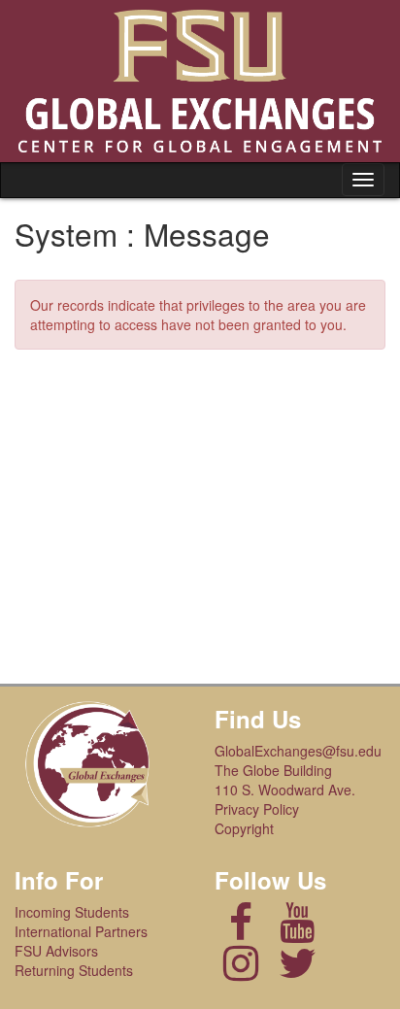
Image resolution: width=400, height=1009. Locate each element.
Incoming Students (72, 912)
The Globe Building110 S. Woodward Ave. (285, 779)
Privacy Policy (257, 809)
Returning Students (74, 970)
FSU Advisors (56, 950)
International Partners (81, 931)
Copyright (244, 828)
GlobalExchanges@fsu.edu (298, 750)
